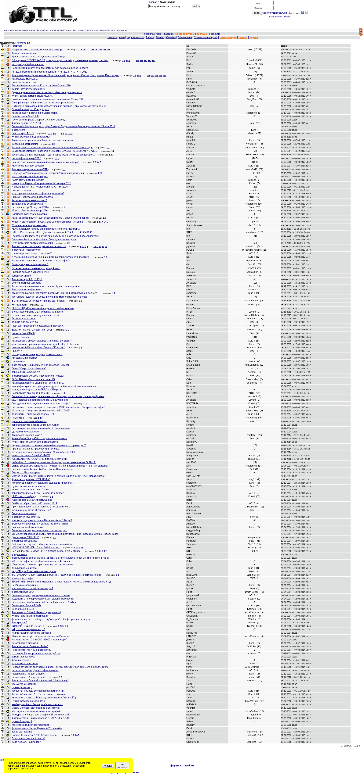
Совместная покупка (205, 37)
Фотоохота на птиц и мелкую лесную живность (39, 246)
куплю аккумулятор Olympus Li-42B (32, 510)
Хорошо (108, 765)
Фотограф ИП (19, 622)
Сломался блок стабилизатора (29, 214)
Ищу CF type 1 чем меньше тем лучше (34, 571)
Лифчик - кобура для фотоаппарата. (32, 196)
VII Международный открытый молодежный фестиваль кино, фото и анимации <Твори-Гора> (65, 533)
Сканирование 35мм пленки (27, 527)
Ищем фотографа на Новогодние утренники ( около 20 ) (44, 697)
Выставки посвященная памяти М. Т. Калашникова (41, 428)
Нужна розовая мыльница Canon (30, 489)
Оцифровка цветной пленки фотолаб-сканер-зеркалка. (43, 102)
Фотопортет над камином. (26, 516)
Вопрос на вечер (21, 190)
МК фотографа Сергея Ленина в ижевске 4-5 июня (41, 561)
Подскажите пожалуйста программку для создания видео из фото (50, 67)
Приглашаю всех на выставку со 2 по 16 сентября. (41, 506)
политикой (51, 765)
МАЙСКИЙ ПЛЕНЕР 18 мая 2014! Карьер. (36, 547)
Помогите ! (18, 417)
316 (148, 75)
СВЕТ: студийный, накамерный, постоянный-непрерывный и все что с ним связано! (60, 465)
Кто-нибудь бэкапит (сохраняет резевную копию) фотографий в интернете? (55, 293)
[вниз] (361, 32)
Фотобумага (18, 129)
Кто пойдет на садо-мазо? (27, 435)
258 (100, 49)
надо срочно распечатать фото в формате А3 (38, 193)
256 (92, 49)
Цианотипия (18, 361)
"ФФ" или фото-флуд (24, 496)
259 (104, 49)
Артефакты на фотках (24, 357)
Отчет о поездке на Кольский (28, 738)
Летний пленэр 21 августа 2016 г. (31, 207)
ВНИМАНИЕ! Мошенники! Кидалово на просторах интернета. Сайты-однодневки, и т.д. (62, 581)
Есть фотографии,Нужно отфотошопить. (35, 670)
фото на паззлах (21, 660)
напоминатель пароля (279, 17)
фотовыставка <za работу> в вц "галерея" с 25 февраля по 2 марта (51, 619)
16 (85, 232)
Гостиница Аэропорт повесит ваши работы (36, 653)
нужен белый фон (22, 275)
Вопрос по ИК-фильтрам (26, 472)
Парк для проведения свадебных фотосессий (38, 325)
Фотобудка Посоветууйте (26, 249)
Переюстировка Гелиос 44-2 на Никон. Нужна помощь (42, 469)
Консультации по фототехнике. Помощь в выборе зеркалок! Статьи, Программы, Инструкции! (65, 75)
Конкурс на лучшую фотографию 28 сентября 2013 (41, 714)
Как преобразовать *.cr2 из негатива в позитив (38, 694)
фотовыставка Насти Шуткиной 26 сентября (37, 728)
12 (71, 133)
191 (145, 60)
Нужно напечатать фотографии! (30, 615)
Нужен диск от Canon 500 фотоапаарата (35, 441)
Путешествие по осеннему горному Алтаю (36, 268)
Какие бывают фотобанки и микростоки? (35, 112)
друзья (253, 37)
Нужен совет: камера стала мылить (32, 95)
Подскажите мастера (24, 82)
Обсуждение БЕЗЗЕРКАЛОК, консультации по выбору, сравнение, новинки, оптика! (60, 60)
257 (96, 49)
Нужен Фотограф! (22, 721)
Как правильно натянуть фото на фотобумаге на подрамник (46, 286)
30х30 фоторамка (22, 731)
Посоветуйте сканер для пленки (30, 393)
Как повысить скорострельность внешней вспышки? (41, 340)
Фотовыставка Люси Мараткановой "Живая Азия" (40, 680)
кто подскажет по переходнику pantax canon (37, 354)
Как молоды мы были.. (25, 78)
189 (137, 60)
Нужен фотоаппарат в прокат (28, 486)
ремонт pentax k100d (23, 656)
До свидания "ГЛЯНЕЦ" (25, 537)
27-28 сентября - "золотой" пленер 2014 (34, 503)
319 (160, 75)
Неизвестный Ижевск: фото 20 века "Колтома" (38, 347)
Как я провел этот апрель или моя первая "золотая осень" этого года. (52, 147)
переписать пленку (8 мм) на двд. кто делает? (38, 493)
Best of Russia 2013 (23, 608)
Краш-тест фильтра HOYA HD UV (31, 479)
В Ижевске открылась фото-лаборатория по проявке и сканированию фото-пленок (59, 106)
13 (103, 246)
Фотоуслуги (55, 30)
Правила (17, 45)
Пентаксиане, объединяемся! (28, 677)
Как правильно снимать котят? (29, 200)
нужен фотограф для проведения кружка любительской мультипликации (54, 386)
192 (149, 60)
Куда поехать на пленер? (26, 741)
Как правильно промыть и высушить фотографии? (41, 260)
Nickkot (21, 42)
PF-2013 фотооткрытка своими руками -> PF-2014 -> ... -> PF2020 (49, 71)
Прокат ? (17, 350)
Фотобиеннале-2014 (23, 591)
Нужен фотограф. (22, 687)
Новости (112, 37)
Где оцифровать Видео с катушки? (32, 253)
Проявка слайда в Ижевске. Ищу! (31, 271)
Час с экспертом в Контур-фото (30, 176)
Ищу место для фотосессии (28, 165)
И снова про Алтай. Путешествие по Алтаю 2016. (40, 186)
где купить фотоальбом (25, 431)
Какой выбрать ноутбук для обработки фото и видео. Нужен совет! (50, 217)
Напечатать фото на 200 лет (28, 179)
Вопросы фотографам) (25, 143)
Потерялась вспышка (24, 513)
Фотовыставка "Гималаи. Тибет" (30, 646)
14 (79, 232)
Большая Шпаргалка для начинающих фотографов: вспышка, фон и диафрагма (58, 396)
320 (164, 75)
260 (108, 49)
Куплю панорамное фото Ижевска (31, 632)
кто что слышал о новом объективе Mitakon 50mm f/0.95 (44, 452)
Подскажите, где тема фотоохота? (31, 649)
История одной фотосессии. (28, 64)
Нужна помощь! (21, 337)
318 (156, 75)
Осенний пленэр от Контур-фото (30, 109)
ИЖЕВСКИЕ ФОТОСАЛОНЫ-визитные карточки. (39, 458)
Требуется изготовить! (24, 683)
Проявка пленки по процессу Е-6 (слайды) (36, 448)
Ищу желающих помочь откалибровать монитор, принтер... (46, 228)
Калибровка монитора (24, 568)
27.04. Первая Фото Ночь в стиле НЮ (33, 379)
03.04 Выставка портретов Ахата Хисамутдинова (40, 399)
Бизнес (160, 37)
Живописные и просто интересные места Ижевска (40, 636)
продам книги (19, 554)
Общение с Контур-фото (73, 30)
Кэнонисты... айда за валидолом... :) (33, 414)
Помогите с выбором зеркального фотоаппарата (39, 530)
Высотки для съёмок (23, 318)
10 (66, 133)
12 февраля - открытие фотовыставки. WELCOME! (41, 410)
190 (141, 60)
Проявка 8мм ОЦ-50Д (24, 333)
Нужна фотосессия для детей (29, 701)
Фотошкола (122, 30)
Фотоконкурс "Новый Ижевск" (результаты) (36, 612)
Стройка (171, 37)
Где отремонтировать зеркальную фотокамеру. (39, 119)
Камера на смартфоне (24, 53)
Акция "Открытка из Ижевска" (29, 368)
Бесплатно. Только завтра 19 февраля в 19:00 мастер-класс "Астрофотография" (58, 407)
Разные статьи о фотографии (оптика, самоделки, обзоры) (45, 162)
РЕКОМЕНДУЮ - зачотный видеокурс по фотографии (43, 308)
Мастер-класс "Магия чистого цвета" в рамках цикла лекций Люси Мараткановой (58, 475)
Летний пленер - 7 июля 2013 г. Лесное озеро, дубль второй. (46, 551)
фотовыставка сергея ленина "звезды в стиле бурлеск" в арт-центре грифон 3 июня (60, 557)
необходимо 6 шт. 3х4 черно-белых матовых (37, 704)
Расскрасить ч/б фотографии (28, 673)
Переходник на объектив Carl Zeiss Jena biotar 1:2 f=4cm (44, 602)
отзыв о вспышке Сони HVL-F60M (31, 455)
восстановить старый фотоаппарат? (32, 588)
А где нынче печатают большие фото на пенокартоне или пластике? (51, 257)
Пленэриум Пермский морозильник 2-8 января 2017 (41, 183)
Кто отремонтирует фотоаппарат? (31, 724)
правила (149, 33)
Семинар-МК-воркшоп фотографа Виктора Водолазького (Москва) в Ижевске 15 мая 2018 (63, 126)
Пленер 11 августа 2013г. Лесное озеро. (34, 735)
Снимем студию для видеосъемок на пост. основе (41, 595)
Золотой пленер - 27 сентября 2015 (32, 329)
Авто (122, 37)
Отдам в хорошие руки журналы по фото (35, 315)
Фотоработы (42, 30)
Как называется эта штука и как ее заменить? (38, 382)
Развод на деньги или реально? (30, 264)
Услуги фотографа (22, 578)
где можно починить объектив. (29, 421)
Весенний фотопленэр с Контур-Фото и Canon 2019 (41, 85)
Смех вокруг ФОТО (23, 133)
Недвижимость (135, 37)
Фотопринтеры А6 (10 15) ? (27, 279)
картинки (169, 33)
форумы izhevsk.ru (182, 765)
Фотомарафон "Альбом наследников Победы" (38, 375)
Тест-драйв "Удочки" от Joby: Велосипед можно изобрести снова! (49, 296)
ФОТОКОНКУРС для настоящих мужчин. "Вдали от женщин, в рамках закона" (57, 574)
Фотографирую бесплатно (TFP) (30, 169)
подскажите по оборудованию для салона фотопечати (43, 598)
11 (68, 133)
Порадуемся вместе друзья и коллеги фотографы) (41, 403)
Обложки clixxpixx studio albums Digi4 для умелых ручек (44, 239)
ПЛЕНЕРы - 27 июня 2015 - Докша (31, 232)
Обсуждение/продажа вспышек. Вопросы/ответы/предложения (48, 173)
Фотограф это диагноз (24, 540)
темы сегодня (228, 37)
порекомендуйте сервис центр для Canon (35, 424)
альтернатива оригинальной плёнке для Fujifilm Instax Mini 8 (46, 344)
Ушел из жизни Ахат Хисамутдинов (32, 499)
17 (88, 232)
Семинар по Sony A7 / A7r (26, 605)
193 (153, 60)
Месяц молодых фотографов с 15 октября (36, 707)
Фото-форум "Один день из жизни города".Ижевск (40, 364)
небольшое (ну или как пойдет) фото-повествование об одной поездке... (53, 154)
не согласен (122, 765)
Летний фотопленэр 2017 (26, 158)
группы (242, 37)
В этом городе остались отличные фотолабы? (38, 300)
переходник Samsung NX (26, 372)
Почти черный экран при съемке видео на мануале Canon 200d (48, 99)
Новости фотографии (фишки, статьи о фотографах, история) (47, 221)
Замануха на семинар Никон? (29, 203)
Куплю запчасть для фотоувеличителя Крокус (38, 56)
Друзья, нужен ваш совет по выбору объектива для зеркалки (47, 92)
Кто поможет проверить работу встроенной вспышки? (42, 140)
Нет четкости (19, 304)
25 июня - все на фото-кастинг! (29, 225)
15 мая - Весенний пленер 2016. (30, 210)
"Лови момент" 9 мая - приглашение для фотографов (42, 564)
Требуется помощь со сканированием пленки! (38, 690)
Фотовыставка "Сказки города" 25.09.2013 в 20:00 (40, 718)
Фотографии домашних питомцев (19, 30)
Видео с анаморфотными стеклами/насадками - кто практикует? (49, 445)
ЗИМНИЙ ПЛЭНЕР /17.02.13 (28, 626)
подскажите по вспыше (25, 663)
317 (152, 75)
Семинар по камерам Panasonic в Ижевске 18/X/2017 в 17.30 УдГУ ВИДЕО (54, 150)
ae (28, 42)
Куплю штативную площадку (28, 89)
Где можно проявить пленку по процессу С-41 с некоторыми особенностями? (56, 236)
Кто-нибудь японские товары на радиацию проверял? (42, 482)
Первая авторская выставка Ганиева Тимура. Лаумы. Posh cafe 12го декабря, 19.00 (60, 666)
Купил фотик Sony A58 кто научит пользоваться (39, 438)
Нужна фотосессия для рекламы (30, 136)
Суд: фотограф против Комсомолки (32, 243)
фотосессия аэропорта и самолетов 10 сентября (40, 523)
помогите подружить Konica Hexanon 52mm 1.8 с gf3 (42, 520)
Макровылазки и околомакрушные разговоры (37, 49)
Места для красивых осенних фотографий (36, 711)
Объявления (185, 37)
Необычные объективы (25, 585)
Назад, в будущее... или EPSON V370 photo (37, 389)
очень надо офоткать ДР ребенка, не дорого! (38, 311)
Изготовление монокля (25, 643)
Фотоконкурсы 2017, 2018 (26, 123)
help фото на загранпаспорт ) (28, 629)
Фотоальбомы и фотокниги (27, 289)
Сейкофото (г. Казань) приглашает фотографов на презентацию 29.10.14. (54, 462)
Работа (150, 37)
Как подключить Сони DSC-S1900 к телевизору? (39, 639)
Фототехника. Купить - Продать (101, 30)
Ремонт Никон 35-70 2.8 (25, 116)
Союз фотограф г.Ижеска (26, 282)
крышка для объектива (25, 321)
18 (91, 232)
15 (82, 232)
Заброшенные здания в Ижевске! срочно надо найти (42, 544)
